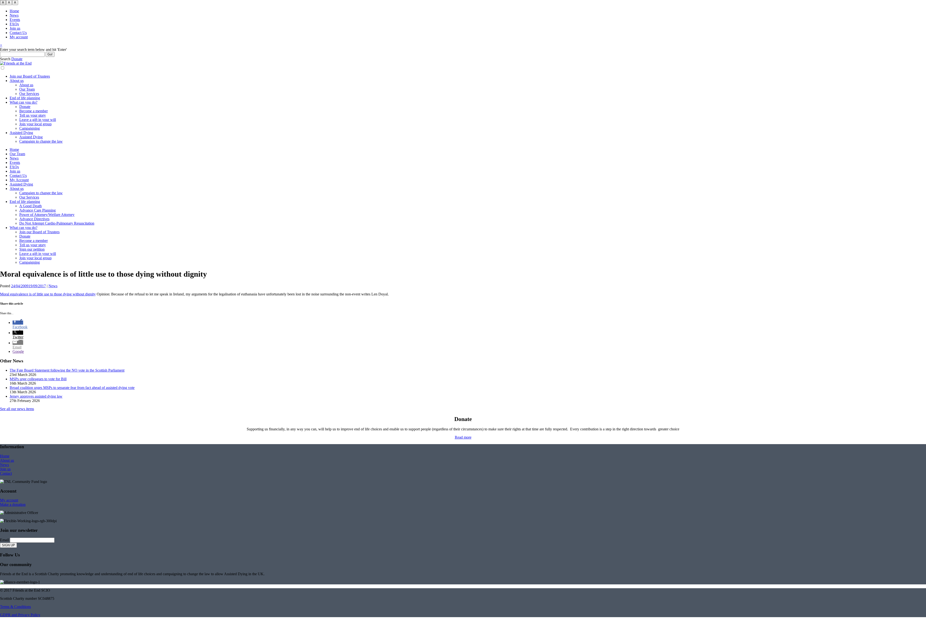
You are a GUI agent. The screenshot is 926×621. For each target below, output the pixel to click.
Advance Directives (34, 219)
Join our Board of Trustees (30, 76)
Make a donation (13, 504)
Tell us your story (32, 115)
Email (4, 540)
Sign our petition (32, 249)
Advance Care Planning (37, 210)
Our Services (29, 94)
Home (14, 11)
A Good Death (30, 206)
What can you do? (23, 102)
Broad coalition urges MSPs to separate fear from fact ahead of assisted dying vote (72, 388)
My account (19, 37)
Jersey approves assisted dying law (36, 396)
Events (15, 20)
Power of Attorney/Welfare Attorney (47, 215)
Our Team (27, 89)
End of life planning (25, 98)
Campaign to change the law (41, 141)
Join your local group (35, 124)
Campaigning (29, 128)
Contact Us (18, 33)
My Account (19, 180)
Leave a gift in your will (37, 120)
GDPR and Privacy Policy (20, 615)
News (14, 15)
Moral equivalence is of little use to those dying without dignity (48, 294)
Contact (6, 473)
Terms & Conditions (15, 607)
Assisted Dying (21, 133)
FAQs (14, 24)
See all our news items (17, 409)
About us (17, 81)
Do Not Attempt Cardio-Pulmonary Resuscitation (56, 223)
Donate (24, 107)
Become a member (33, 111)
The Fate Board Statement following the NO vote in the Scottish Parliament (67, 370)
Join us (15, 28)
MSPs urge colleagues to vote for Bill (38, 379)
